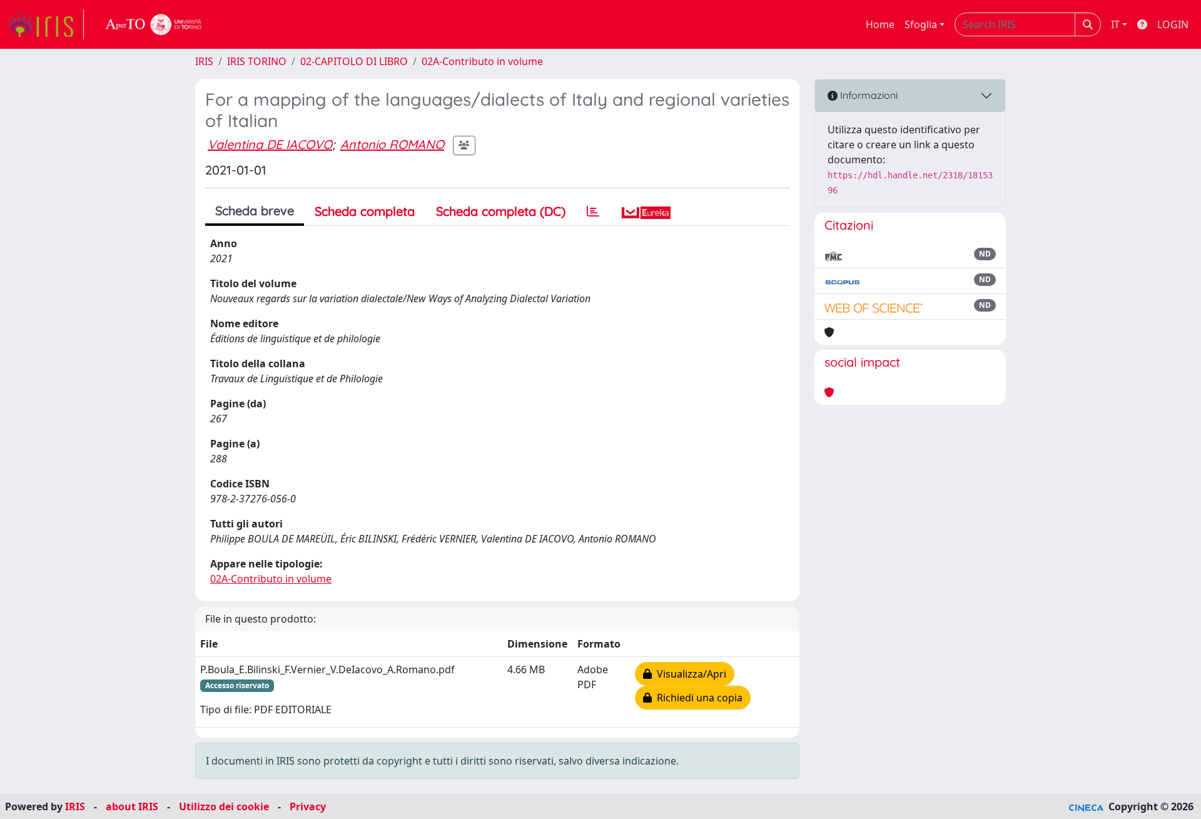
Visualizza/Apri (689, 674)
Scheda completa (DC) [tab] (500, 211)
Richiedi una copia (697, 698)
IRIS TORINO (256, 61)
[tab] (593, 211)
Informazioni (868, 95)
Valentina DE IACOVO (270, 144)
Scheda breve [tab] (254, 210)
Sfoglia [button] (921, 24)
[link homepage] (46, 24)
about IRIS (132, 806)
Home (880, 24)
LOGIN (1172, 24)
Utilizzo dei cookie (224, 806)
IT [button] (1115, 24)
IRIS (204, 61)
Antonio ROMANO (392, 144)
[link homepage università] (154, 24)
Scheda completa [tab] (365, 211)
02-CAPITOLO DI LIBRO (354, 61)
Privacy (308, 806)
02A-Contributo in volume (482, 61)
